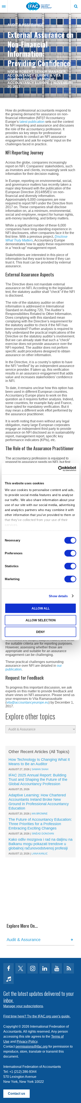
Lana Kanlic (40, 853)
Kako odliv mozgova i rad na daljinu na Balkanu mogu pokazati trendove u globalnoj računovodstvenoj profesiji (40, 843)
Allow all (41, 608)
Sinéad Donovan (43, 833)
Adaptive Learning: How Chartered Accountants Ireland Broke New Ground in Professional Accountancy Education (39, 801)
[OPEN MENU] (3, 6)
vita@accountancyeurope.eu (27, 702)
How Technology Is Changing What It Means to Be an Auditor (39, 761)
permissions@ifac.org (32, 1046)
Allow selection (41, 620)
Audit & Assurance (25, 25)
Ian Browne (40, 813)
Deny (40, 632)
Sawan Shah (40, 769)
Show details (58, 596)
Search (76, 6)
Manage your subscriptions (23, 1006)
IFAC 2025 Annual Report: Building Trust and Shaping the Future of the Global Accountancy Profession (38, 779)
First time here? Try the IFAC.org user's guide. (36, 1016)
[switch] (70, 553)
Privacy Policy (27, 1041)
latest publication (32, 121)
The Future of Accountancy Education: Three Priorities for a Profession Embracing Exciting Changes (40, 823)
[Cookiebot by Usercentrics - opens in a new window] (58, 468)
